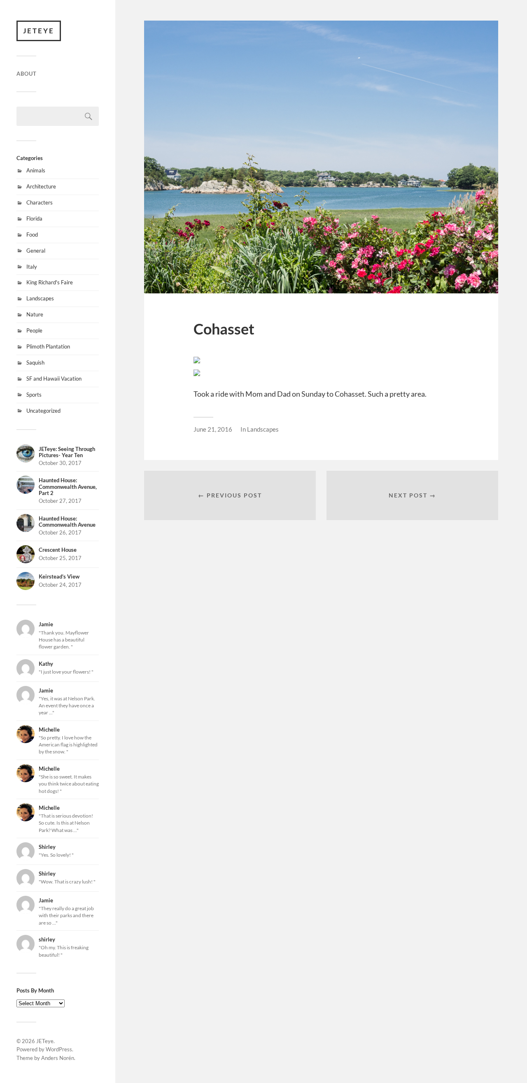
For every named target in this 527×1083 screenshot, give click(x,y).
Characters (39, 202)
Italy (31, 266)
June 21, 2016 (213, 429)
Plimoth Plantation (48, 346)
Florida (34, 218)
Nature (34, 314)
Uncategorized (43, 410)
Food (32, 234)
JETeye (38, 30)
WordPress (59, 1049)
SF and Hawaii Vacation (54, 378)
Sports (34, 394)
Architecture (41, 186)
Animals (35, 170)
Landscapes (40, 298)
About (26, 73)
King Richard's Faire (49, 282)
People (34, 330)
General (35, 250)
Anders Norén (57, 1058)
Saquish (35, 362)
